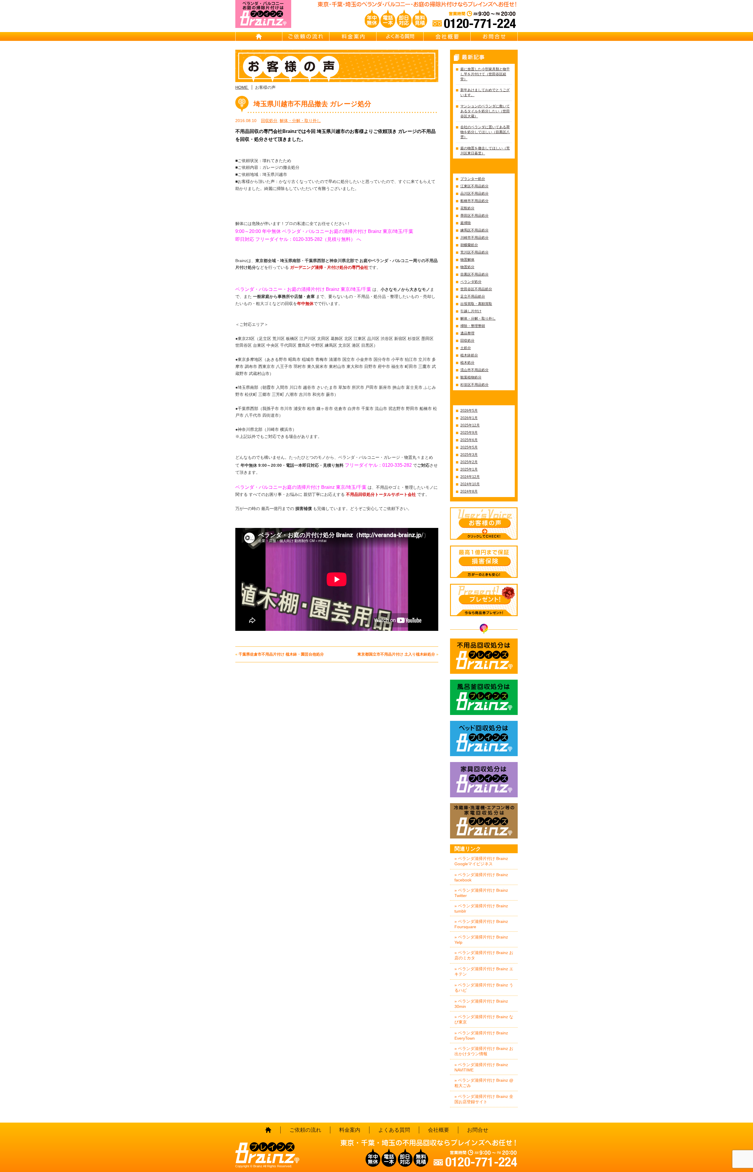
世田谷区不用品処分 (476, 289)
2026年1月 (469, 418)
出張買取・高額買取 (476, 304)
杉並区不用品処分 (474, 385)
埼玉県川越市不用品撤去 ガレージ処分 (312, 104)
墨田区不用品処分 (474, 216)
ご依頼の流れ (305, 36)
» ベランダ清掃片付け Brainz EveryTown (481, 1036)
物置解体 (467, 260)
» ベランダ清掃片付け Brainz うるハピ (483, 988)
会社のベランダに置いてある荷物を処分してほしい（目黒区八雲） (485, 132)
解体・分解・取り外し (300, 120)
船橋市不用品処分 (474, 201)
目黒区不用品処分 (474, 274)
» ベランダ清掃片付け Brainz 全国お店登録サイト (483, 1099)
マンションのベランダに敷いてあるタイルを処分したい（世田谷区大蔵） (485, 111)
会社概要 (447, 36)
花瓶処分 (467, 208)
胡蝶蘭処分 (469, 245)
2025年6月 (469, 440)
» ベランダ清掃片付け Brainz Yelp (481, 940)
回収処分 (269, 120)
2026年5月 (469, 411)
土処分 (465, 348)
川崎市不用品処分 (474, 238)
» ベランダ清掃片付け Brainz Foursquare (481, 924)
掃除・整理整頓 (472, 326)
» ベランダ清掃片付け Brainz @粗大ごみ (483, 1083)
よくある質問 (400, 36)
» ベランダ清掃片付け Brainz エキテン (483, 971)
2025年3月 (469, 455)
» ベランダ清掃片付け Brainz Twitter (481, 893)
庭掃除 (465, 223)
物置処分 (467, 267)
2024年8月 (469, 491)
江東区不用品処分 (474, 186)
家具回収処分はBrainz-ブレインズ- (484, 779)
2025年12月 (470, 425)
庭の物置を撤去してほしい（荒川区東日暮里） (485, 150)
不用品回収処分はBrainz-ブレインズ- (484, 656)
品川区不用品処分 (474, 193)
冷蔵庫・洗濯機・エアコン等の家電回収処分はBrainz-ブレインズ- (484, 820)
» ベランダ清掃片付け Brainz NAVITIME (481, 1067)
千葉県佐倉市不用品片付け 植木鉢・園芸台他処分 (281, 654)
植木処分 (467, 363)
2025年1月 (469, 469)
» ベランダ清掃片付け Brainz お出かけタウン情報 (483, 1051)
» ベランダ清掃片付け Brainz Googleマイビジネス (481, 861)
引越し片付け (471, 311)
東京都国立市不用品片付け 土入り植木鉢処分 (396, 654)
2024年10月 (470, 484)
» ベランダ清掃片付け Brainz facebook (481, 877)
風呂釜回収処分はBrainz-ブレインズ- (484, 697)
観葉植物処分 (471, 377)
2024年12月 (470, 477)
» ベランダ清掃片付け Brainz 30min (481, 1004)
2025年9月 (469, 433)
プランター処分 (472, 179)
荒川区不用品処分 (474, 252)
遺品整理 (467, 333)
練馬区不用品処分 (474, 230)
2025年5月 (469, 447)
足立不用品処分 (472, 296)
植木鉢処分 (469, 355)
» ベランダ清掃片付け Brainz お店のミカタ (483, 955)
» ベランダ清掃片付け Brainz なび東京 (483, 1019)
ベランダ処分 (471, 282)
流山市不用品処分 (474, 370)
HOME (258, 36)
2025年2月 (469, 462)
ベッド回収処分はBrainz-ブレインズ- (484, 738)
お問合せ (494, 36)
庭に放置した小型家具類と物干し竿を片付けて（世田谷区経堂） (485, 74)
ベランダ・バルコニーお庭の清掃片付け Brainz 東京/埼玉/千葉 (300, 487)
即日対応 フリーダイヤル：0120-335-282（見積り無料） (295, 239)
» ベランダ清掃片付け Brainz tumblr (481, 908)
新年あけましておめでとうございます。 (485, 92)
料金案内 (352, 36)
